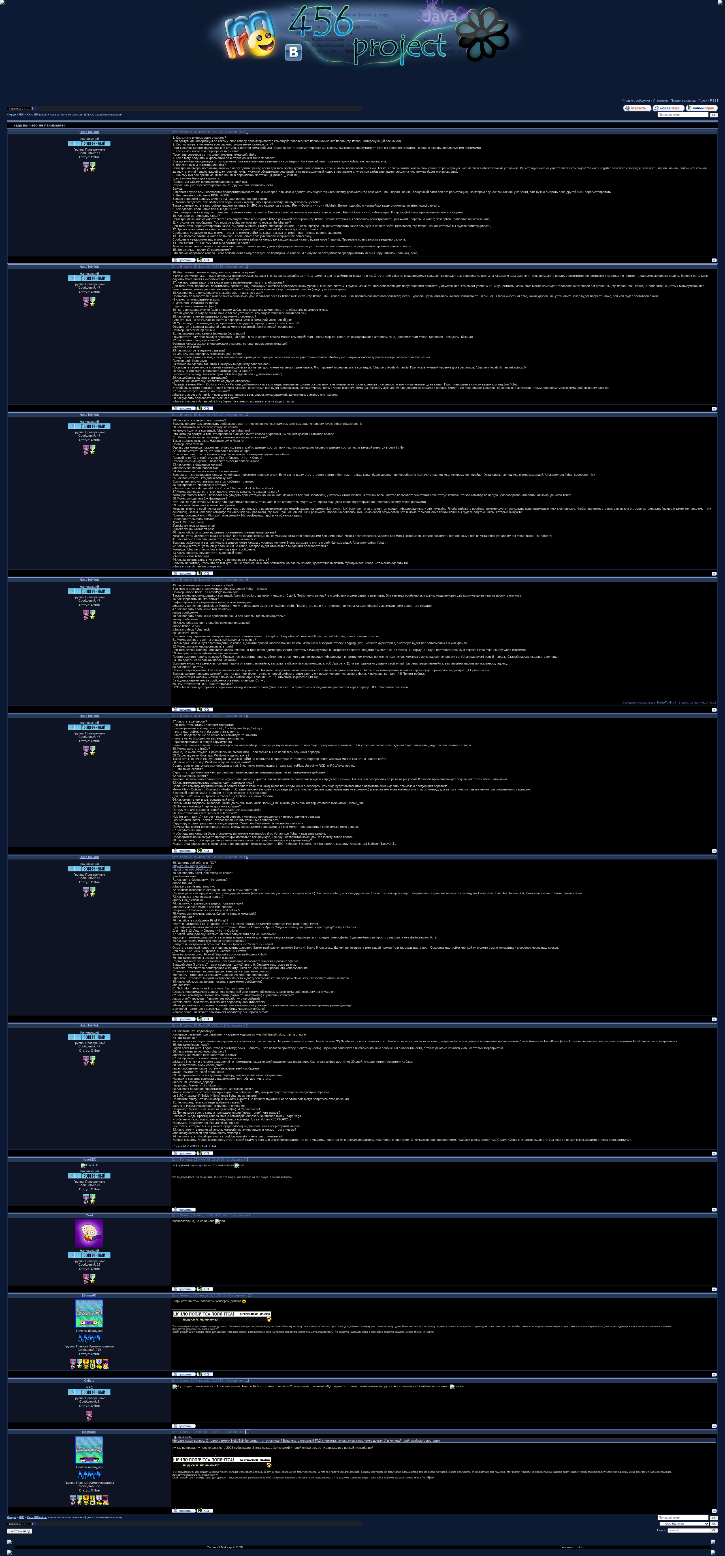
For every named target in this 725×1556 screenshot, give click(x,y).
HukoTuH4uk (89, 132)
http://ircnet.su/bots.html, (329, 636)
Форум (11, 114)
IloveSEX (89, 1159)
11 (247, 1380)
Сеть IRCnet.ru (37, 114)
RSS (713, 100)
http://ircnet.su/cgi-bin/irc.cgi (191, 869)
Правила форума (683, 100)
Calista (89, 1380)
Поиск (702, 100)
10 (249, 1295)
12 (248, 1431)
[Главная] (362, 69)
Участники (660, 100)
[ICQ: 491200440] (205, 259)
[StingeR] (89, 1295)
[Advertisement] (362, 83)
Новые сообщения (636, 100)
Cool (89, 1215)
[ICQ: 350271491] (205, 1288)
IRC (21, 114)
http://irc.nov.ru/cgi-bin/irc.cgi (192, 866)
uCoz (581, 1547)
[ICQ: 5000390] (205, 1373)
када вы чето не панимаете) (68, 114)
